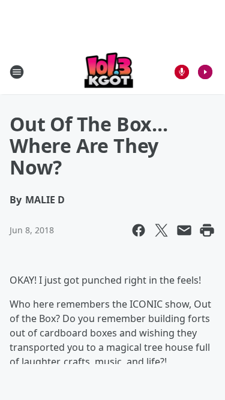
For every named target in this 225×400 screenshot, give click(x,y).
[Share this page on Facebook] (138, 230)
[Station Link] (108, 71)
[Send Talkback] (182, 72)
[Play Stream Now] (205, 72)
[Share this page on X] (161, 230)
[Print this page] (207, 230)
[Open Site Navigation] (17, 72)
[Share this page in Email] (184, 230)
